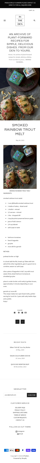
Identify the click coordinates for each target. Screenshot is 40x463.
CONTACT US (20, 420)
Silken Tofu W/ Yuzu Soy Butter (20, 347)
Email (21, 434)
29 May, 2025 (20, 350)
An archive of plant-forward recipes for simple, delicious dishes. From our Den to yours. (20, 57)
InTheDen (25, 456)
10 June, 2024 (20, 358)
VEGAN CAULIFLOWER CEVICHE (20, 356)
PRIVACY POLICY (20, 410)
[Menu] (4, 20)
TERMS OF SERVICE (20, 415)
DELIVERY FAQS (20, 408)
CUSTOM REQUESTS (20, 418)
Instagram (20, 431)
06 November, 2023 (20, 367)
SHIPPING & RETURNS (20, 413)
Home (10, 55)
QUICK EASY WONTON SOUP (20, 364)
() (31, 10)
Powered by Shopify (20, 458)
